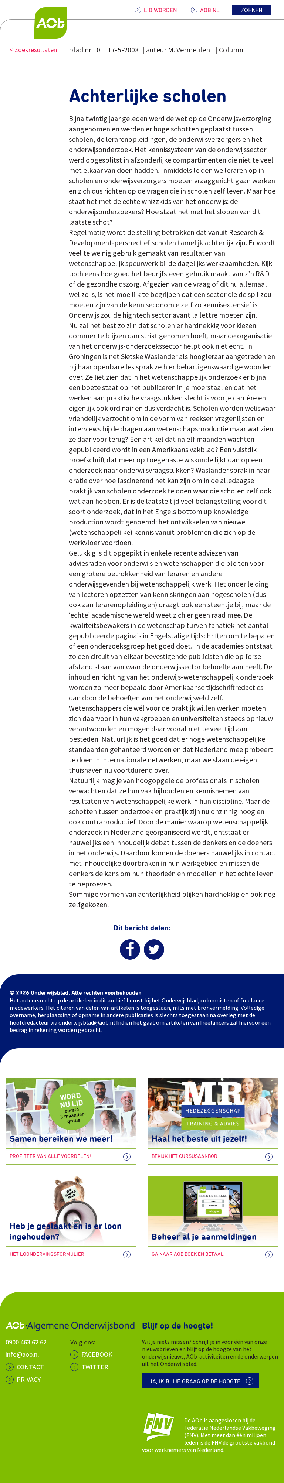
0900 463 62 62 (26, 1342)
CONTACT (30, 1367)
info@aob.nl (22, 1354)
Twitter (94, 1367)
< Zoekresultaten (33, 49)
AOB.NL (210, 10)
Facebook (96, 1354)
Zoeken (252, 10)
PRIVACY (29, 1379)
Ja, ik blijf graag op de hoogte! (195, 1381)
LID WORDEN (160, 10)
